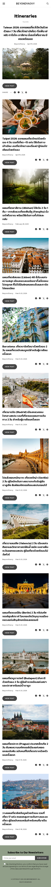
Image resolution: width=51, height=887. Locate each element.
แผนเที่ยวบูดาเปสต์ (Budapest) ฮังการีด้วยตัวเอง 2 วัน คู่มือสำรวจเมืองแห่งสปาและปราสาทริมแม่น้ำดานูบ (24, 682)
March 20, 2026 (21, 293)
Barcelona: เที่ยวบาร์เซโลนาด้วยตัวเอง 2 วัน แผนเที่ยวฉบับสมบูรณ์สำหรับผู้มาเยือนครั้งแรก (25, 350)
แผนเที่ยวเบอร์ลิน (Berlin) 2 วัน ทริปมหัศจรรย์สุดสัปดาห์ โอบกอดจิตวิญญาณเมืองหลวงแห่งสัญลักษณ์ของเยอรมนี (25, 616)
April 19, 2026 (32, 44)
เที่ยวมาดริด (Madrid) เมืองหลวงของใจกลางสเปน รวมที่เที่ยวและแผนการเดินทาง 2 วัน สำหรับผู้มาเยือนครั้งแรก (24, 416)
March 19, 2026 (20, 760)
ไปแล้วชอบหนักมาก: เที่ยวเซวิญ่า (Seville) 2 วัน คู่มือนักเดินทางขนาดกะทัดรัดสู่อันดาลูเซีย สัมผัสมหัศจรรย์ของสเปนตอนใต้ (25, 481)
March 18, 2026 (21, 829)
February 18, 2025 (22, 224)
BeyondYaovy (25, 4)
